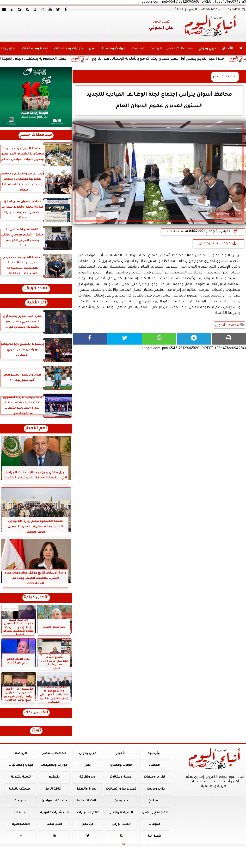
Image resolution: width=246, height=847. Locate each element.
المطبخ (154, 801)
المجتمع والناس (155, 812)
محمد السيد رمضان (215, 244)
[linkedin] (42, 9)
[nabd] (35, 9)
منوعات (154, 824)
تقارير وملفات (154, 777)
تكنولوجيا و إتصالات (121, 789)
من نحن (88, 824)
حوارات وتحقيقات (68, 49)
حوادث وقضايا (114, 49)
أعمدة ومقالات (121, 777)
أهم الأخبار (36, 428)
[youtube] (50, 9)
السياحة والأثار (121, 812)
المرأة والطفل (86, 789)
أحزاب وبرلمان (155, 789)
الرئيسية (154, 753)
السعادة (20, 812)
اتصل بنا (154, 836)
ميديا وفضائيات (35, 49)
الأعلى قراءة (36, 597)
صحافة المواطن (54, 801)
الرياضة (155, 49)
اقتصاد (137, 49)
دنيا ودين (121, 801)
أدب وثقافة (87, 777)
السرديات (21, 801)
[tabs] (4, 9)
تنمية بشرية (21, 777)
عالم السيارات (88, 812)
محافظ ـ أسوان (227, 326)
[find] (19, 9)
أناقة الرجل (53, 789)
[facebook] (65, 9)
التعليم (54, 777)
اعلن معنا (54, 824)
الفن (92, 49)
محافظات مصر (180, 49)
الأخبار (228, 49)
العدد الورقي (36, 288)
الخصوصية (21, 824)
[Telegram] (194, 339)
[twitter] (58, 9)
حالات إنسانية (87, 801)
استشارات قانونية (54, 812)
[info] (12, 9)
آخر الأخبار (36, 303)
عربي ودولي (207, 49)
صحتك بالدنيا (19, 789)
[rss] (27, 9)
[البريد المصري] (36, 97)
